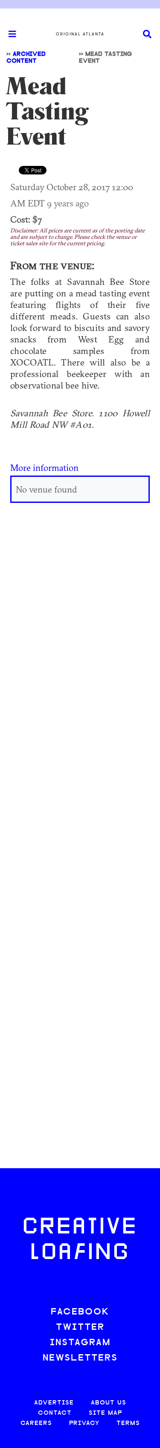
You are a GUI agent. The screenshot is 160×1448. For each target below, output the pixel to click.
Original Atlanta (80, 34)
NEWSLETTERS (80, 1358)
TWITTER (80, 1327)
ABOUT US (108, 1403)
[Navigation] (8, 34)
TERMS (128, 1423)
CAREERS (36, 1423)
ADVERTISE (54, 1403)
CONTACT (55, 1413)
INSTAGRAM (80, 1343)
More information (44, 467)
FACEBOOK (80, 1312)
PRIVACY (84, 1423)
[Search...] (147, 34)
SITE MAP (105, 1413)
